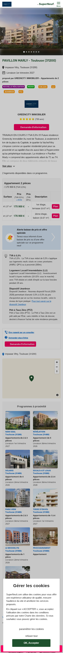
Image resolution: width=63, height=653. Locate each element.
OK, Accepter (31, 643)
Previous (2, 31)
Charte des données (34, 615)
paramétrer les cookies (31, 629)
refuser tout (31, 636)
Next (60, 31)
